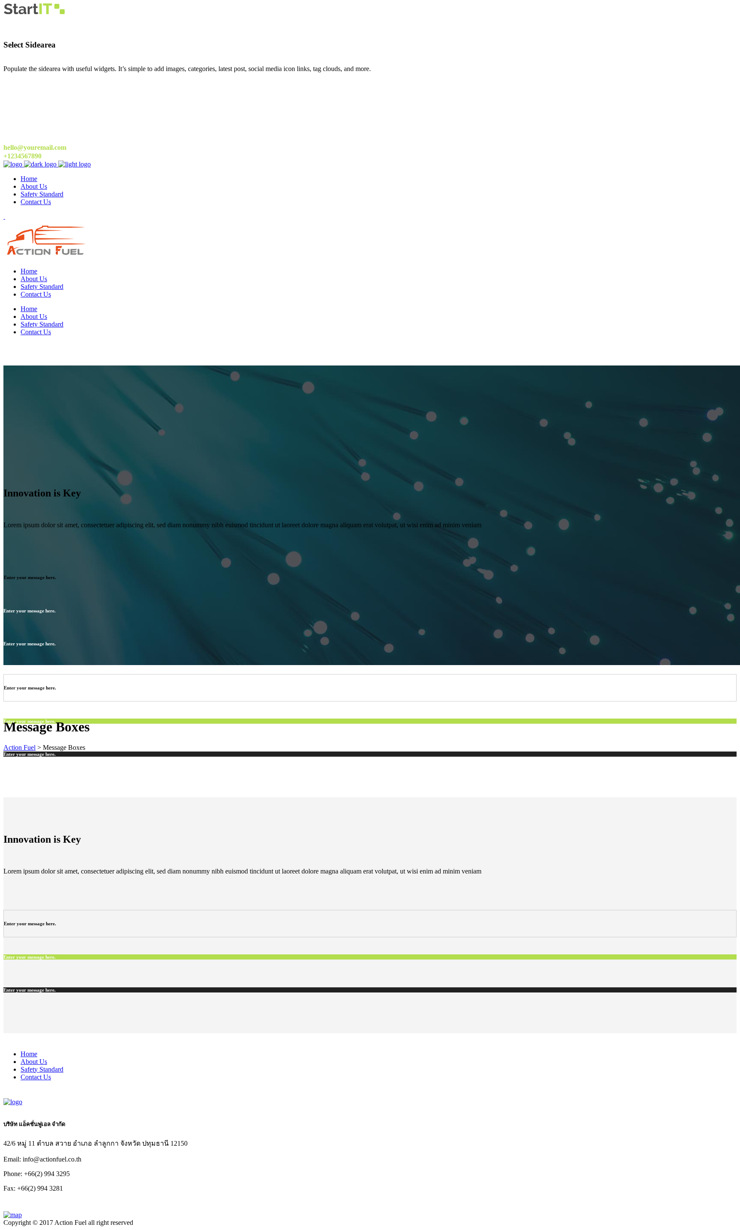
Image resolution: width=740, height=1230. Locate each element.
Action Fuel (19, 747)
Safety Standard (42, 1069)
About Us (34, 1061)
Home (29, 1054)
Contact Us (36, 1077)
